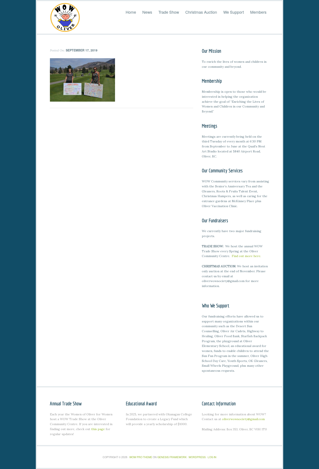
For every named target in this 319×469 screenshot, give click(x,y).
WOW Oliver (65, 17)
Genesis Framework (172, 457)
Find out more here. (246, 256)
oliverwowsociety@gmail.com (243, 419)
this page (98, 429)
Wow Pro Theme (140, 457)
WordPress (197, 457)
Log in (212, 457)
